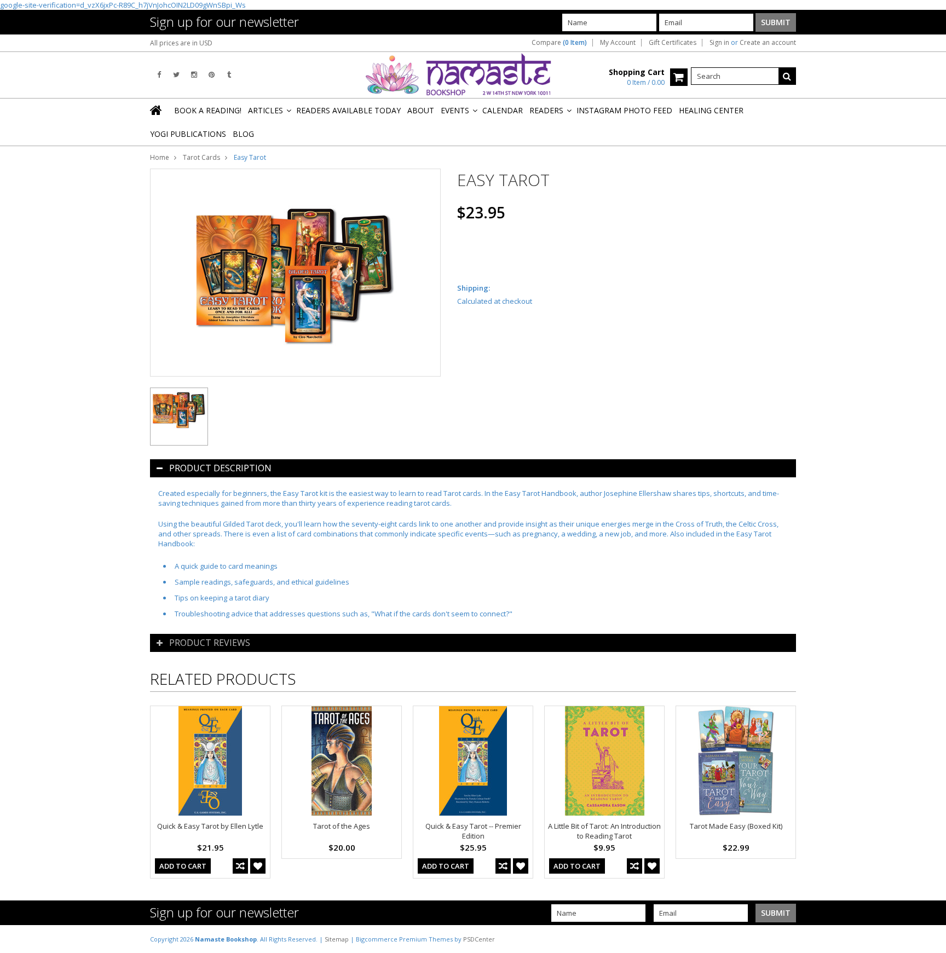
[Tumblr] (229, 74)
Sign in (719, 43)
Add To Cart (182, 866)
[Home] (156, 110)
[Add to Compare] (240, 866)
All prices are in (181, 43)
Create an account (768, 43)
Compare (559, 43)
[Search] (787, 76)
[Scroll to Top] (929, 939)
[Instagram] (194, 74)
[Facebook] (159, 74)
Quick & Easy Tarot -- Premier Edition (473, 831)
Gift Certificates (672, 43)
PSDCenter (479, 939)
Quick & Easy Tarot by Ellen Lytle (210, 826)
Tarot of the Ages (341, 826)
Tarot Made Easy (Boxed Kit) (736, 826)
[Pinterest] (212, 74)
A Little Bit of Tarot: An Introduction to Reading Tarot (604, 831)
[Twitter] (176, 74)
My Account (618, 43)
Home (159, 157)
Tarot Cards (201, 157)
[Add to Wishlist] (258, 866)
